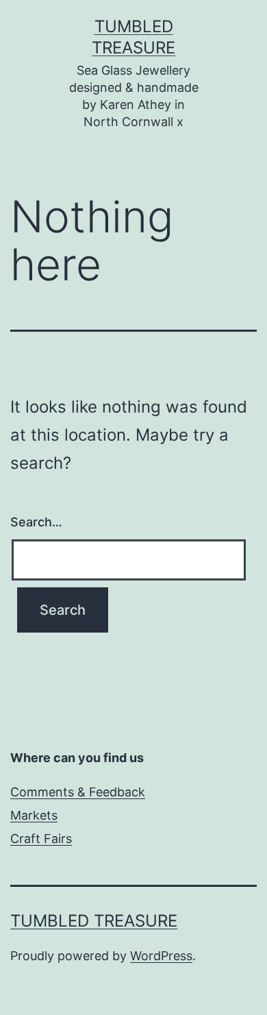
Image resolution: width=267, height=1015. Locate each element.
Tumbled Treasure (93, 921)
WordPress (161, 956)
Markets (34, 815)
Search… (36, 522)
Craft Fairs (41, 838)
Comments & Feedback (77, 792)
